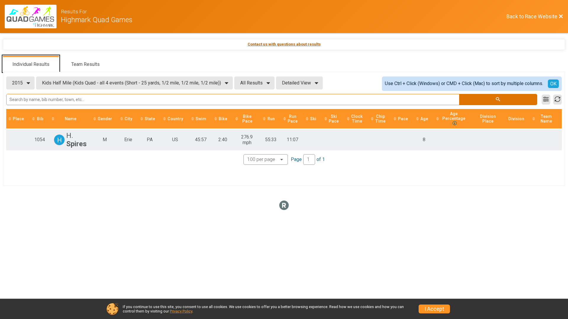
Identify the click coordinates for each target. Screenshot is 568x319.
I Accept (434, 309)
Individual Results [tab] (30, 64)
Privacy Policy (181, 311)
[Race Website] (33, 16)
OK (553, 84)
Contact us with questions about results (284, 44)
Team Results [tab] (85, 64)
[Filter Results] (546, 100)
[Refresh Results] (557, 100)
